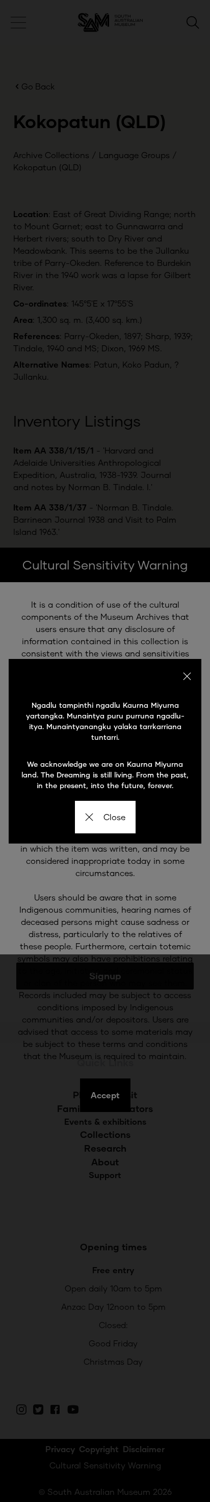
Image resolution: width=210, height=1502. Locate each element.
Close (114, 817)
